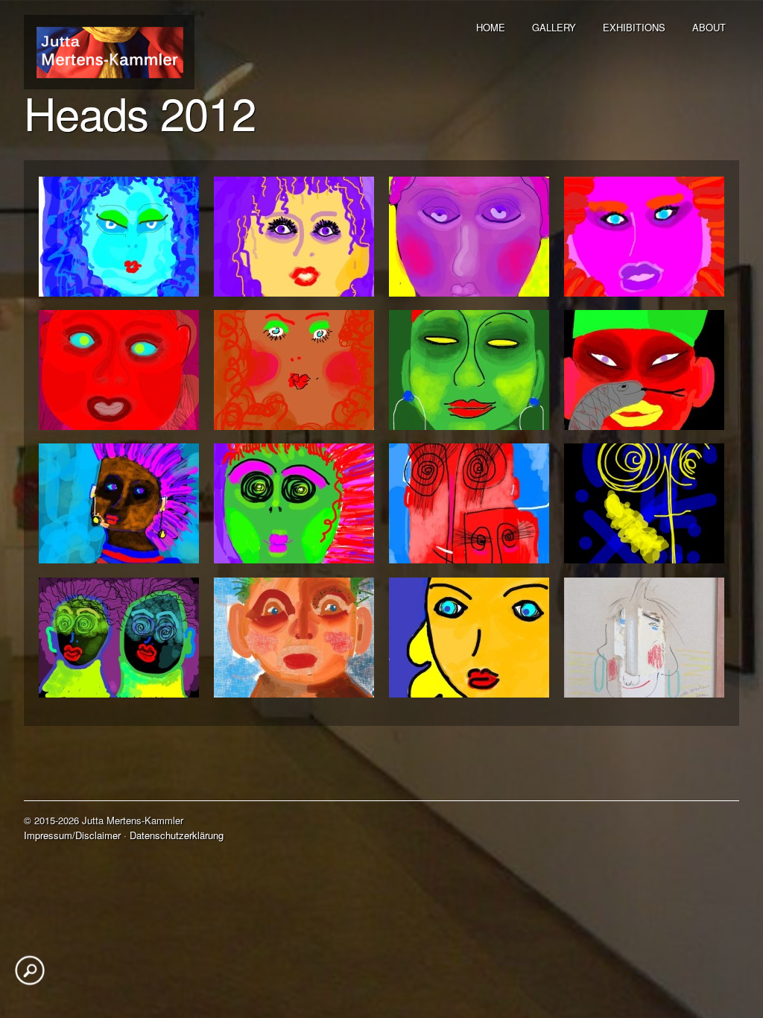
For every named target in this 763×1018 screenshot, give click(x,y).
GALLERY (554, 27)
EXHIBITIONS (634, 27)
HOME (490, 27)
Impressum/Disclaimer (72, 835)
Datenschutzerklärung (177, 835)
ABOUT (709, 27)
